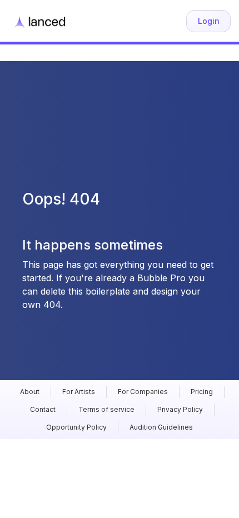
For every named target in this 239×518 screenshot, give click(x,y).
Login (209, 21)
